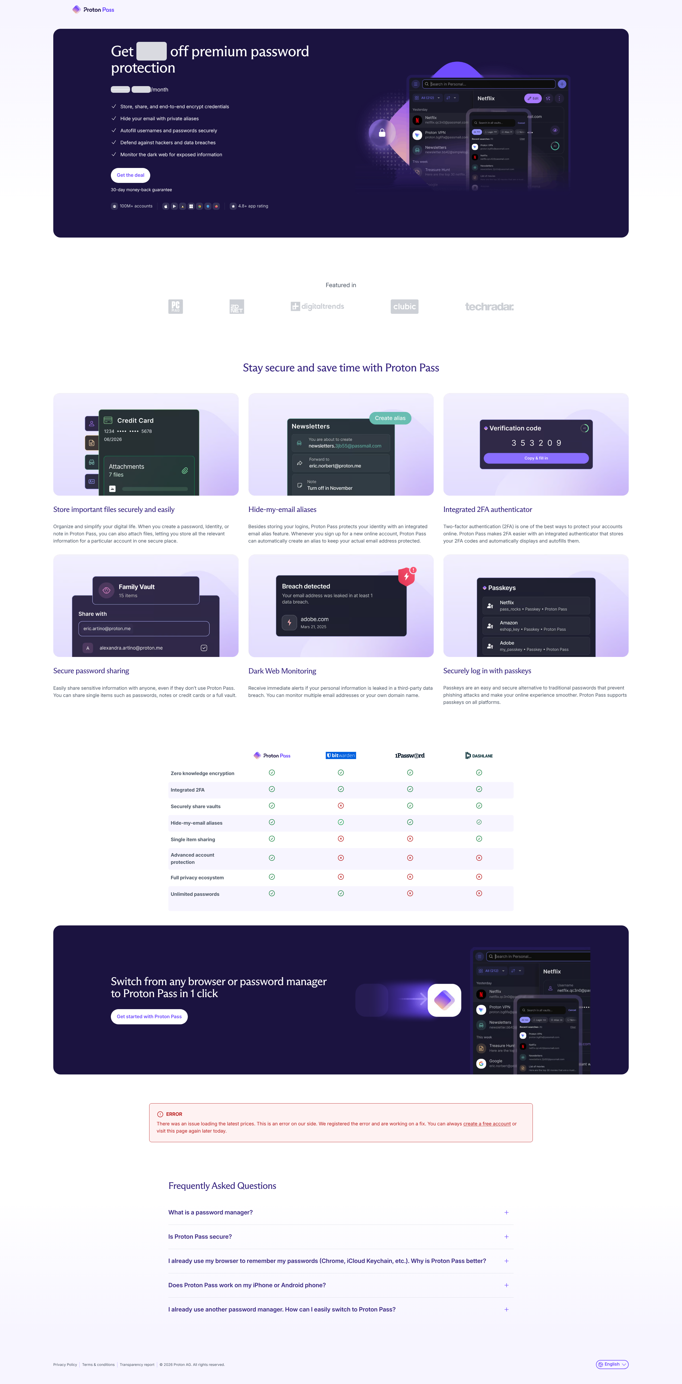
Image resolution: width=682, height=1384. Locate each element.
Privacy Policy (65, 1365)
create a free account (487, 1124)
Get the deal (130, 175)
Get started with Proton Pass (149, 1017)
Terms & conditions (98, 1365)
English (612, 1364)
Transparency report (137, 1365)
